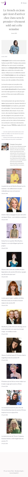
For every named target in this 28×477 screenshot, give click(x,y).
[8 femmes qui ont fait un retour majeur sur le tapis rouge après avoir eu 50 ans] (14, 377)
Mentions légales (19, 471)
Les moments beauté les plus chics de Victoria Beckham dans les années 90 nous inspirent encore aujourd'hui (13, 410)
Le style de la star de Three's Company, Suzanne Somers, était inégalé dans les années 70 (12, 438)
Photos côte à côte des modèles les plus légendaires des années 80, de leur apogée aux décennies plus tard (13, 272)
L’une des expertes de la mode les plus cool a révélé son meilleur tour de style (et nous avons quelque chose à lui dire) (12, 133)
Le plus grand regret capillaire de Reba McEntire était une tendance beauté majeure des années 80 (12, 300)
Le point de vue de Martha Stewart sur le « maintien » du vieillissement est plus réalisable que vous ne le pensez (13, 188)
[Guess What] (4, 3)
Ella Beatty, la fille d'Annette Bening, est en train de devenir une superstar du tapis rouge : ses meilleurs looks (13, 329)
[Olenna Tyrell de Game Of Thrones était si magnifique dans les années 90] (14, 351)
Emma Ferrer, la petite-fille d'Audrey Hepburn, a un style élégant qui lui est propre (12, 243)
